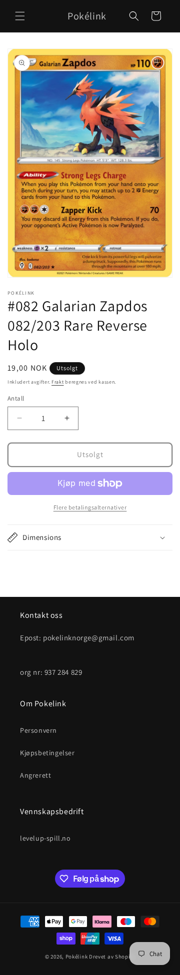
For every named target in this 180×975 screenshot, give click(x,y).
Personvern (38, 730)
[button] (20, 16)
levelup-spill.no (45, 838)
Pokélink (77, 956)
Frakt (58, 382)
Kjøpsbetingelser (47, 752)
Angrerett (35, 775)
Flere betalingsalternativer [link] (90, 507)
